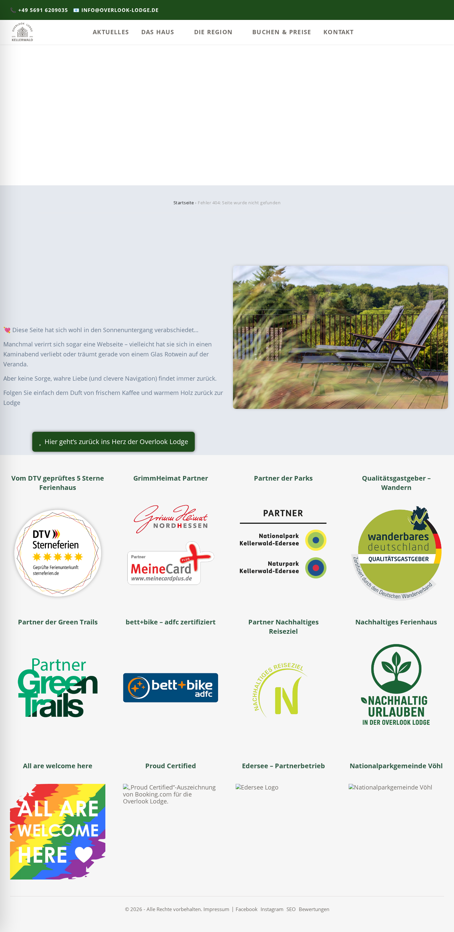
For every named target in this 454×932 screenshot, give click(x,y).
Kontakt (338, 32)
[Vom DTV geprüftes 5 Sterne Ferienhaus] (57, 553)
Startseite (183, 203)
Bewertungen (314, 909)
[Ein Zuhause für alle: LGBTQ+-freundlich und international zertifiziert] (170, 831)
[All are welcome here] (57, 831)
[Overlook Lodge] (22, 32)
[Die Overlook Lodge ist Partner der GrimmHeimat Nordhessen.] (170, 544)
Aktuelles (111, 32)
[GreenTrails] (57, 687)
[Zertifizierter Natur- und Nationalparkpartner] (283, 544)
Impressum (216, 909)
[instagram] (432, 10)
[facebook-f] (422, 10)
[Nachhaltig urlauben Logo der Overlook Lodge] (396, 687)
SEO (291, 909)
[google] (442, 10)
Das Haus (157, 32)
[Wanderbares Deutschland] (396, 553)
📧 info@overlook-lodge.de (116, 10)
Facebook (247, 909)
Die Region (213, 32)
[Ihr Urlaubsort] (396, 831)
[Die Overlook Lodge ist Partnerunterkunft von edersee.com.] (283, 831)
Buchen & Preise (281, 32)
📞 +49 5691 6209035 (39, 10)
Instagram (272, 909)
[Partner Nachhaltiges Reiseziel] (283, 697)
